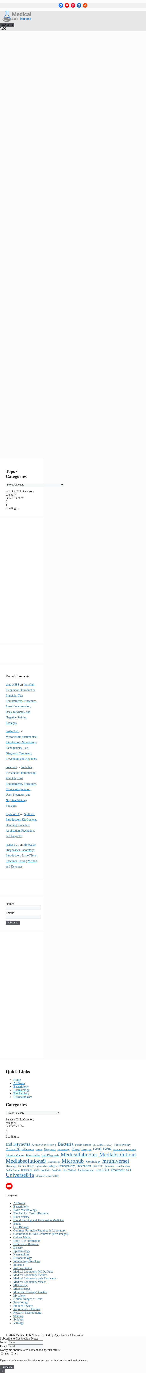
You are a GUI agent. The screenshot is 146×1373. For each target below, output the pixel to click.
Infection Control (15, 1155)
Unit (128, 1169)
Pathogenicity (66, 1166)
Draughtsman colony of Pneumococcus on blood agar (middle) (25, 296)
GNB (97, 1149)
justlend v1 (12, 731)
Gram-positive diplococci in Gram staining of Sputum (24, 354)
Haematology (21, 1090)
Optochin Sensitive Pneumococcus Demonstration (25, 419)
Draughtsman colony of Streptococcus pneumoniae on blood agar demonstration (26, 303)
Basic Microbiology (19, 240)
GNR (107, 1149)
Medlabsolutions (17, 384)
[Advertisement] (22, 580)
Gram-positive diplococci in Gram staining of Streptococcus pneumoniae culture (24, 362)
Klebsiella (33, 1155)
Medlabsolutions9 (18, 388)
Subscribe (7, 1367)
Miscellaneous (16, 254)
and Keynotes (18, 1144)
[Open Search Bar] (3, 29)
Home (17, 1079)
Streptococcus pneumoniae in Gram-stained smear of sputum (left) (25, 436)
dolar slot (11, 767)
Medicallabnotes (17, 381)
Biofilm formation (83, 1144)
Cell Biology (21, 1227)
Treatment (118, 1170)
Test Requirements (86, 1170)
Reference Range (30, 1170)
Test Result (102, 1169)
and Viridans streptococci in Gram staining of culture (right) (24, 268)
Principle (98, 1165)
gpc (37, 330)
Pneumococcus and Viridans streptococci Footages (25, 427)
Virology (18, 1323)
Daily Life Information (26, 1240)
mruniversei (15, 391)
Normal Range (26, 1166)
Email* (10, 913)
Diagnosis (50, 1149)
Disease (18, 1247)
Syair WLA (13, 814)
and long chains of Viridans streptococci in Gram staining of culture (26, 258)
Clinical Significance (20, 1149)
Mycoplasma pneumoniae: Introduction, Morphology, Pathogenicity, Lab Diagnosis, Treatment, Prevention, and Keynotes (21, 747)
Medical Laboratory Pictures (26, 249)
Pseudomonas (123, 1166)
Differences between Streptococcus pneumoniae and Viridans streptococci (25, 277)
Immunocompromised (124, 1149)
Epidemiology (63, 1149)
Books (17, 1223)
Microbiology (54, 1162)
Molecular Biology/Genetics (30, 1292)
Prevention (83, 1166)
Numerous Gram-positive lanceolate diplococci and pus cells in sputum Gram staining (26, 397)
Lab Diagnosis (50, 1155)
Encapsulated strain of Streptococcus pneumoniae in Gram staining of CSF (25, 327)
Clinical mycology (122, 1144)
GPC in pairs (34, 333)
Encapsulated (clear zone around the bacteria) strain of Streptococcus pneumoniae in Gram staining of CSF (25, 314)
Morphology (93, 1161)
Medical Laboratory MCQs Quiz (33, 1271)
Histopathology (22, 1096)
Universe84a (15, 443)
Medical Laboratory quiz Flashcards (34, 1278)
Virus (55, 1175)
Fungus (86, 1149)
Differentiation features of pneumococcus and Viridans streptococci (26, 285)
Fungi (76, 1149)
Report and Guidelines (26, 1309)
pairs (30, 422)
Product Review (23, 1305)
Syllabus (18, 1319)
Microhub (36, 388)
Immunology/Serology (26, 1261)
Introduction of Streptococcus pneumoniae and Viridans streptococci (25, 374)
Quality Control (12, 1170)
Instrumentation (22, 1268)
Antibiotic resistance (44, 1144)
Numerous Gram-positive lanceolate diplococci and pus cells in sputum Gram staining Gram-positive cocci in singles (25, 408)
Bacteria (21, 271)
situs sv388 (12, 684)
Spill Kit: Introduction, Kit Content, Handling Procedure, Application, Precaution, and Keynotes (21, 825)
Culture (39, 1150)
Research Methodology (27, 1312)
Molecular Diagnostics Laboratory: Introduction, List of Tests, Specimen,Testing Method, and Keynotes (22, 855)
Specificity (56, 1170)
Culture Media (22, 1237)
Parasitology (20, 1302)
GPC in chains (16, 333)
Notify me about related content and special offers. (30, 1350)
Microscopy (20, 1285)
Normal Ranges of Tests (27, 1299)
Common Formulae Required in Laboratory (39, 1230)
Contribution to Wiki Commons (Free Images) (40, 1234)
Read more (14, 230)
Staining (18, 1316)
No (16, 1353)
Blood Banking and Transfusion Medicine (38, 1220)
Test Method (69, 1170)
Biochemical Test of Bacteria (25, 244)
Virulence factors (43, 1176)
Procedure (109, 1166)
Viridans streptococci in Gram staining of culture (25, 446)
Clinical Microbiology (102, 1145)
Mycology (11, 1166)
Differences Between (20, 247)
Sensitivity (45, 1170)
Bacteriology (31, 237)
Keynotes (29, 378)
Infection (18, 1264)
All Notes (16, 237)
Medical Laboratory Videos (29, 1281)
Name (3, 1342)
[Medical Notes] (17, 21)
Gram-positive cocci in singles (24, 349)
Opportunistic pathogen (46, 1166)
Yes (7, 1353)
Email (3, 1346)
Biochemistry (21, 1093)
